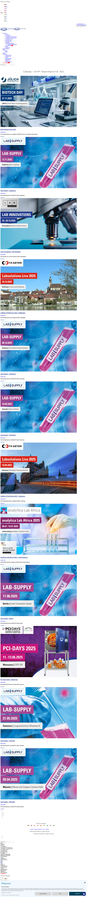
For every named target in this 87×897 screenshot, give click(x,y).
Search (1, 64)
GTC (43, 829)
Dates (6, 50)
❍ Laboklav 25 (8, 35)
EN (2, 12)
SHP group (5, 54)
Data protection (38, 829)
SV (6, 16)
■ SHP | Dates (3, 132)
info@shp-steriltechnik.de (82, 24)
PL (6, 8)
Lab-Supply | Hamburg (8, 374)
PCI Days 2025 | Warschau (9, 680)
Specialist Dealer (8, 58)
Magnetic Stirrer (6, 48)
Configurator (7, 47)
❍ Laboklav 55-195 (9, 38)
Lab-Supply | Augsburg (8, 191)
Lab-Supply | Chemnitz (8, 435)
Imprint (31, 829)
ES (6, 12)
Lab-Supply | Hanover (7, 741)
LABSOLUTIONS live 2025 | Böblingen (12, 313)
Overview (7, 34)
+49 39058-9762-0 (80, 23)
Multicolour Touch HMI (12, 44)
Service (6, 46)
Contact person (8, 56)
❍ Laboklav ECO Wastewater (11, 37)
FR (6, 10)
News (4, 49)
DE (6, 4)
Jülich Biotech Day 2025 (8, 129)
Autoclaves (5, 33)
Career (4, 53)
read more (2, 136)
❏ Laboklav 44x (8, 40)
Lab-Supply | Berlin (6, 618)
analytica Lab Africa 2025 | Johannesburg (14, 557)
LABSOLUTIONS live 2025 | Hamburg (12, 496)
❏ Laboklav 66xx (8, 41)
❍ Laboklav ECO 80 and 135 (10, 36)
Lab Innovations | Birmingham (10, 252)
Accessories (7, 42)
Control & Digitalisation (9, 43)
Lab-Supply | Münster (7, 802)
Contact (6, 57)
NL (6, 18)
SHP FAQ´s (7, 60)
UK (6, 14)
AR (6, 20)
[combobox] (8, 64)
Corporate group (8, 55)
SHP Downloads (8, 61)
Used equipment (9, 45)
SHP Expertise (8, 59)
